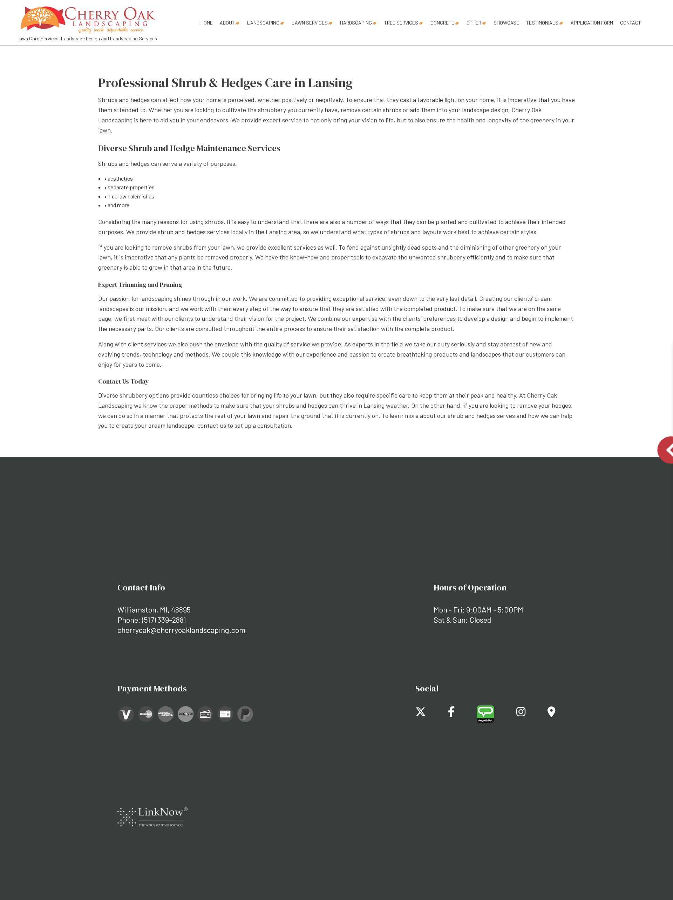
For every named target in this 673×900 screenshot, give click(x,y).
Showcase (506, 23)
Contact (630, 23)
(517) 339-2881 (164, 619)
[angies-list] (485, 713)
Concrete (442, 23)
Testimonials (542, 23)
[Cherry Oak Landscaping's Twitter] (420, 713)
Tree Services (401, 23)
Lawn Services (310, 23)
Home (206, 23)
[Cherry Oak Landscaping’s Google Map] (552, 713)
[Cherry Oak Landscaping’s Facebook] (451, 713)
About (227, 23)
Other (474, 23)
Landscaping (263, 23)
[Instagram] (520, 713)
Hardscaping (356, 23)
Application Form (592, 23)
